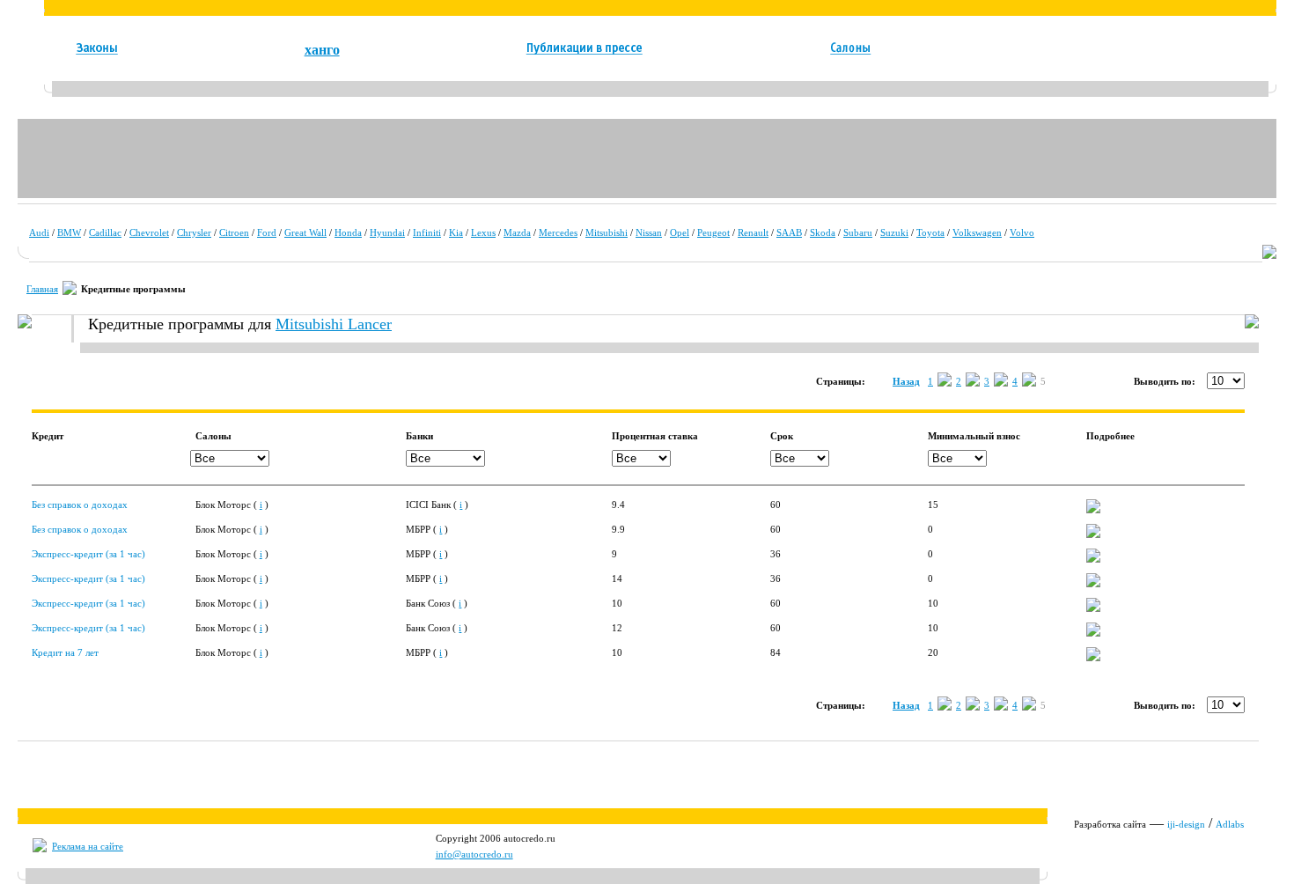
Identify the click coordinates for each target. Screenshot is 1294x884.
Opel (679, 232)
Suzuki (894, 232)
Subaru (857, 232)
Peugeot (713, 232)
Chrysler (194, 232)
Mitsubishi (606, 232)
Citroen (234, 232)
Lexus (483, 232)
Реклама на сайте (87, 846)
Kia (456, 232)
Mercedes (558, 232)
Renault (753, 232)
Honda (348, 232)
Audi (39, 232)
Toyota (930, 232)
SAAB (789, 232)
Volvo (1022, 232)
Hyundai (387, 232)
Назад (906, 381)
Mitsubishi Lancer (334, 324)
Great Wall (305, 232)
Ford (266, 232)
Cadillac (105, 232)
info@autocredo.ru (474, 854)
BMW (69, 232)
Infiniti (427, 232)
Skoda (822, 232)
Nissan (649, 232)
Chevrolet (149, 232)
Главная (42, 289)
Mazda (517, 232)
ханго (322, 49)
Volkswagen (977, 232)
